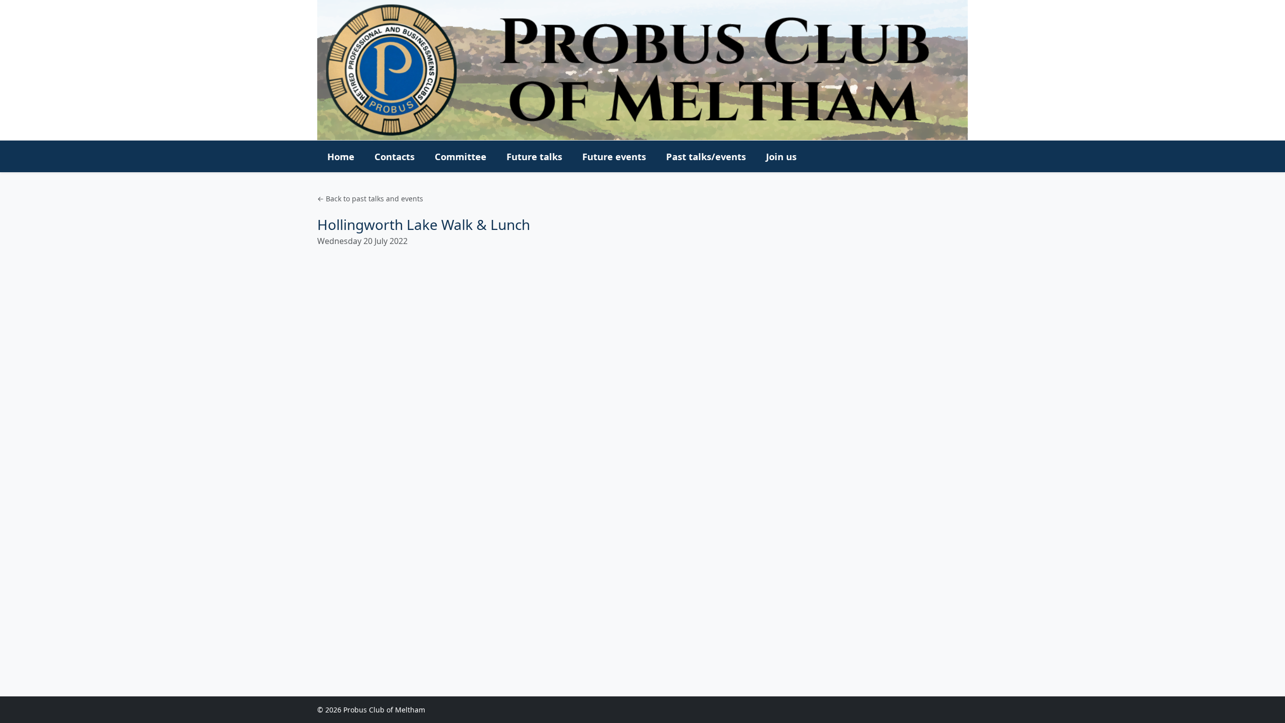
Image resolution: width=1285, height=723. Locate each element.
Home (340, 156)
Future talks (534, 156)
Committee (460, 156)
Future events (614, 156)
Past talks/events (706, 156)
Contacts (394, 156)
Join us (781, 156)
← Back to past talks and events (370, 198)
